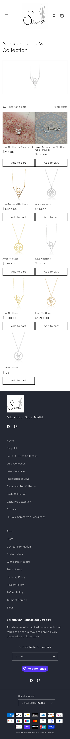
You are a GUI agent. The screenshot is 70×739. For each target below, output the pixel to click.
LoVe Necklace (43, 259)
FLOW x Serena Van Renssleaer (26, 517)
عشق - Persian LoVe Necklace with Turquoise (50, 148)
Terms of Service (17, 600)
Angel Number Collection (22, 486)
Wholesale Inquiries (18, 562)
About (10, 531)
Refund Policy (15, 592)
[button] (7, 16)
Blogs (10, 607)
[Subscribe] (54, 656)
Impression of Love (18, 478)
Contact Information (19, 546)
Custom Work (15, 554)
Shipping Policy (16, 577)
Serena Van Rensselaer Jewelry (39, 733)
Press (10, 539)
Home (10, 440)
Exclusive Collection (19, 501)
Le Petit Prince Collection (22, 456)
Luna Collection (16, 463)
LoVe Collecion (16, 471)
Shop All (12, 448)
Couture (11, 509)
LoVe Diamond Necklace (15, 204)
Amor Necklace (43, 204)
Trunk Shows (14, 569)
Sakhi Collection (16, 494)
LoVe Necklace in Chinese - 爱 (18, 147)
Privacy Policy (15, 585)
